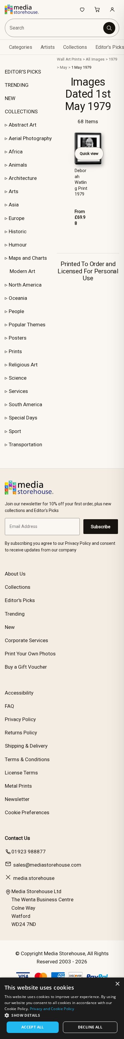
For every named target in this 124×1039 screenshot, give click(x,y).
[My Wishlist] (82, 9)
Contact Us (17, 838)
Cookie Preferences (27, 812)
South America (25, 404)
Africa (16, 152)
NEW (10, 98)
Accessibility (19, 693)
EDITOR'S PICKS (23, 72)
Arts (13, 191)
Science (17, 378)
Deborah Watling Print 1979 (81, 182)
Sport (15, 431)
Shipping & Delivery (26, 746)
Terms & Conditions (27, 759)
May (63, 67)
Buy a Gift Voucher (26, 667)
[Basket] (97, 9)
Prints (15, 351)
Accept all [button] (32, 1027)
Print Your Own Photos (30, 654)
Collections (75, 47)
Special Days (23, 418)
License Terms (21, 773)
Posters (17, 338)
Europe (16, 218)
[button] (62, 1015)
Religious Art (23, 365)
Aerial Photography (30, 138)
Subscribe (100, 526)
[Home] (25, 9)
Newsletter (17, 799)
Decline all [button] (90, 1027)
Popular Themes (27, 325)
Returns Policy (21, 733)
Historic (17, 231)
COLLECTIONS (21, 111)
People (16, 311)
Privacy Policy (20, 719)
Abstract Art (22, 125)
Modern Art (22, 271)
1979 (113, 59)
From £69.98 (80, 217)
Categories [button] (20, 47)
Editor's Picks (20, 600)
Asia (14, 205)
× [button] (117, 984)
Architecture (23, 178)
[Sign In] (112, 9)
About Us (15, 574)
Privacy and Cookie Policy (52, 1008)
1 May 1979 (81, 67)
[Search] (109, 28)
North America (25, 285)
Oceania (18, 298)
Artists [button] (48, 47)
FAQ (9, 706)
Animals (18, 165)
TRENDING (17, 85)
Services (18, 391)
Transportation (25, 444)
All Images (95, 59)
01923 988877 (28, 852)
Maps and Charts (28, 258)
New (10, 627)
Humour (18, 245)
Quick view (89, 153)
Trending (15, 614)
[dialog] (62, 1008)
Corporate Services (26, 640)
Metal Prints (18, 786)
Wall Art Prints (69, 59)
